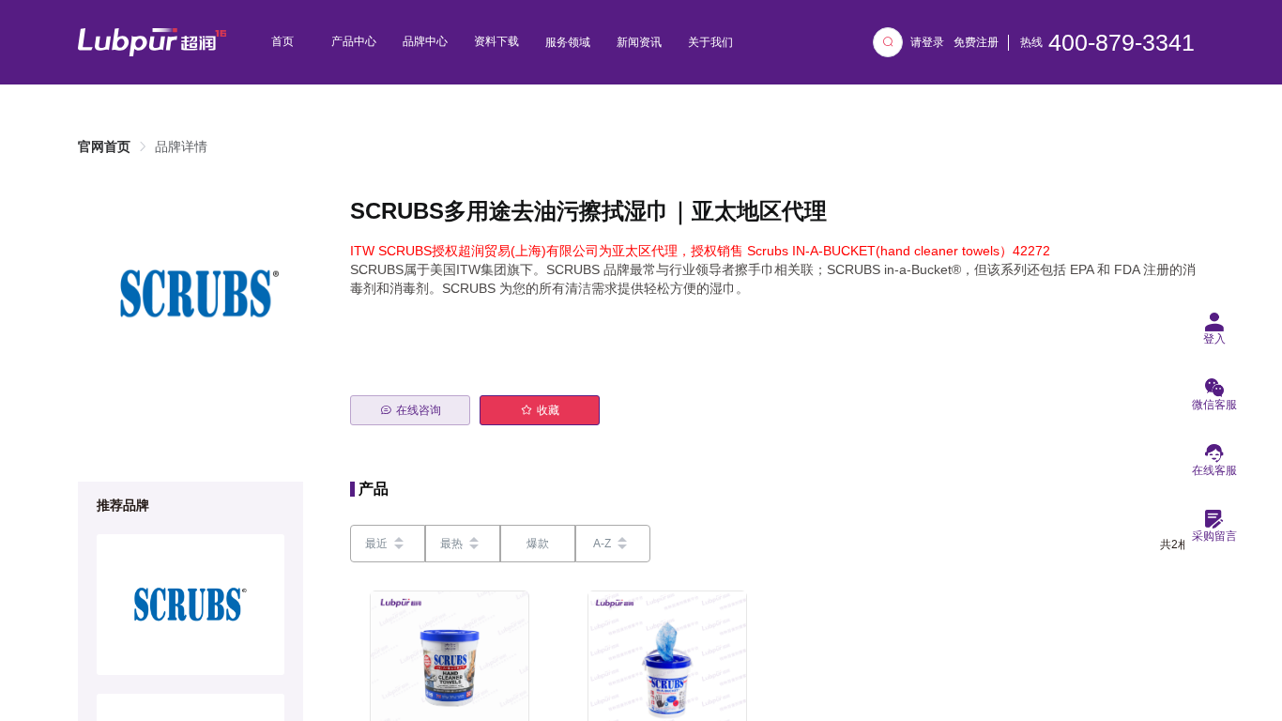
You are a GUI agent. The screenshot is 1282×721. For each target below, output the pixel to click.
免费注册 (976, 42)
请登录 (927, 42)
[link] (104, 146)
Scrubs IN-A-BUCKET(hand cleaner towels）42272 (898, 250)
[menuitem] (282, 42)
